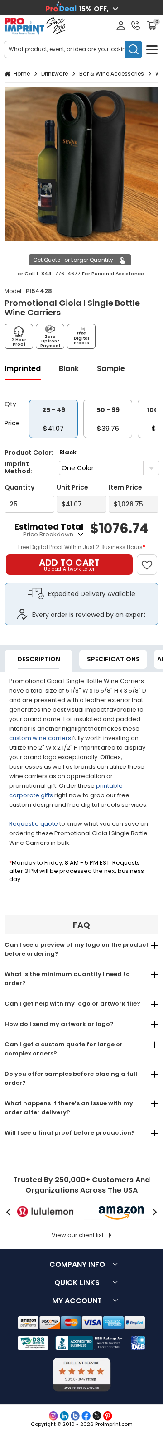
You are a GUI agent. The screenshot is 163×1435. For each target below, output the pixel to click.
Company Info (77, 1264)
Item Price (125, 487)
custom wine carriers (40, 738)
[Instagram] (53, 1416)
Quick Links (77, 1282)
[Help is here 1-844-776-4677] (135, 25)
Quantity (19, 487)
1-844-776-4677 (58, 273)
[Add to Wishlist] (151, 560)
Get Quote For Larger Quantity (73, 260)
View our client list (78, 1235)
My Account (77, 1300)
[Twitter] (96, 1416)
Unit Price (72, 487)
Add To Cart (69, 564)
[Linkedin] (64, 1416)
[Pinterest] (107, 1416)
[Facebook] (86, 1416)
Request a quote (33, 823)
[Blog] (75, 1416)
